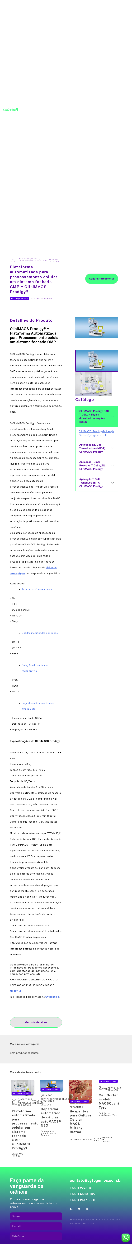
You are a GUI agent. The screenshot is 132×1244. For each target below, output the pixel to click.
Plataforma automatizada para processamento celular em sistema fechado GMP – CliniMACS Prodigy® (25, 1129)
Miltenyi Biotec (19, 298)
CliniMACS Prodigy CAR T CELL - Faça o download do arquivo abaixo (94, 416)
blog (81, 109)
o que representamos (34, 109)
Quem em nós (121, 109)
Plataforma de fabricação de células (33, 260)
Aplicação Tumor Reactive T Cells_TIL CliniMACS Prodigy (92, 465)
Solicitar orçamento (101, 278)
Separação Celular (114, 1089)
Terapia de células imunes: (37, 589)
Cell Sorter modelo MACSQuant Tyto (109, 1101)
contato (99, 109)
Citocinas (87, 1139)
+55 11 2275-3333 (83, 1188)
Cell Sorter (103, 1089)
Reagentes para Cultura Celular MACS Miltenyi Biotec (80, 1121)
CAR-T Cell (13, 260)
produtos (61, 109)
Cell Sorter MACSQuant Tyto (108, 1114)
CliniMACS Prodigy (42, 298)
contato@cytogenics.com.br (96, 1180)
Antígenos (75, 1139)
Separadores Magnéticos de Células (49, 1133)
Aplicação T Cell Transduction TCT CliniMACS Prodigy (91, 482)
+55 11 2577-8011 (82, 1200)
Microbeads (61, 1100)
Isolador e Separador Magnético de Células (47, 1100)
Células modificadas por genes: (40, 633)
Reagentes (77, 1107)
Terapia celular (55, 260)
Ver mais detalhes (36, 1022)
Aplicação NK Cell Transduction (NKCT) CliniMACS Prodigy (92, 448)
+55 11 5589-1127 (83, 1194)
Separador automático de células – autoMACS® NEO (51, 1117)
